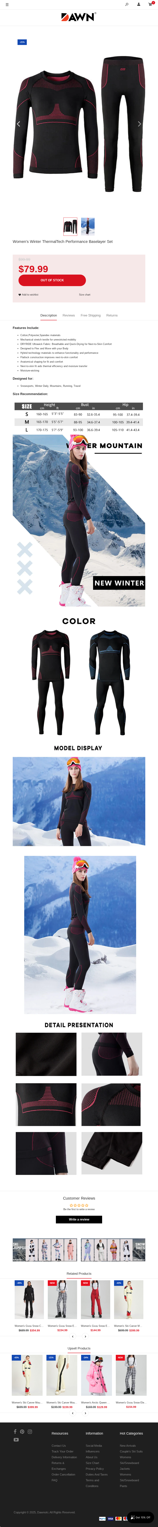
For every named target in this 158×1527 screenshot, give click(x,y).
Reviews (69, 315)
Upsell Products (79, 1348)
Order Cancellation (63, 1474)
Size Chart (92, 1463)
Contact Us (59, 1445)
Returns (112, 315)
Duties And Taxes (97, 1474)
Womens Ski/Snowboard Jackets (129, 1463)
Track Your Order (62, 1451)
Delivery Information (64, 1457)
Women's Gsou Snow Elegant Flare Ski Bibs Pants (109, 1325)
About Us (91, 1457)
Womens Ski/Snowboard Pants (129, 1480)
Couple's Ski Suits (131, 1451)
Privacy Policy (95, 1468)
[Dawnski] (79, 18)
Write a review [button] (79, 1219)
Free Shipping (91, 315)
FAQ (54, 1480)
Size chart (84, 294)
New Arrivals (128, 1445)
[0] (150, 4)
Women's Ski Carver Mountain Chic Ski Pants (72, 1402)
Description (48, 315)
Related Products (79, 1273)
